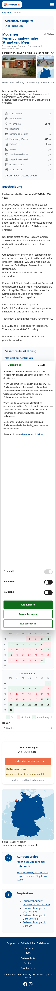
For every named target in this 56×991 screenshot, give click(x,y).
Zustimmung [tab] (14, 364)
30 (11, 709)
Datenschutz (28, 958)
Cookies (28, 963)
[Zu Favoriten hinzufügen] (52, 52)
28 (42, 704)
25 (23, 704)
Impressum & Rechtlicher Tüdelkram (28, 943)
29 (48, 704)
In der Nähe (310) (14, 25)
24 (17, 704)
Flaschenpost (28, 968)
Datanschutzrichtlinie (32, 434)
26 (29, 704)
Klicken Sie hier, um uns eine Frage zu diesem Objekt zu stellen (32, 876)
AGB (28, 953)
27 (35, 704)
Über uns (28, 948)
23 (11, 704)
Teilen (50, 34)
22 (48, 699)
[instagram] (31, 983)
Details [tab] (41, 364)
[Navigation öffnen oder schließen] (52, 4)
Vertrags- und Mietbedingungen (28, 780)
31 (42, 660)
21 (42, 699)
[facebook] (25, 983)
